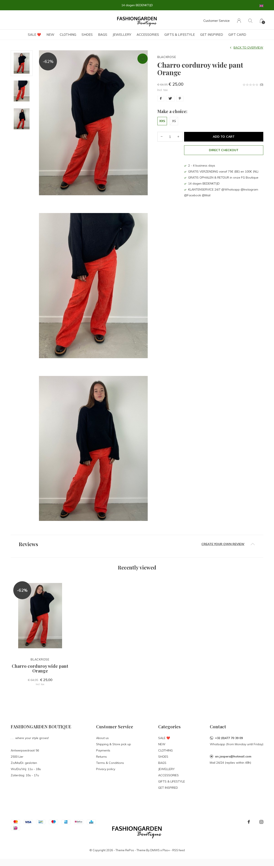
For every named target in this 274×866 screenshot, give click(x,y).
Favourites (142, 59)
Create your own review (222, 544)
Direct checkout (223, 150)
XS (174, 121)
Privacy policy (105, 769)
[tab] (137, 544)
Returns (101, 757)
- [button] (161, 137)
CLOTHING (68, 35)
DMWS (155, 850)
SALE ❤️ (34, 35)
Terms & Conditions (110, 763)
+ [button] (178, 137)
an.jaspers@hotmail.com (233, 756)
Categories (169, 726)
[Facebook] (249, 822)
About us (102, 738)
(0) (261, 84)
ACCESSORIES (148, 35)
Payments (103, 750)
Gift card (237, 35)
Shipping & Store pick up (113, 744)
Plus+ (166, 850)
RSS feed (178, 850)
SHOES (87, 35)
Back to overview (248, 47)
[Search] (250, 20)
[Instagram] (261, 822)
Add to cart (223, 137)
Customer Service (216, 21)
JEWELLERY (122, 35)
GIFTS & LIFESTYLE (179, 35)
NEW (50, 35)
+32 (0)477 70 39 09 (229, 738)
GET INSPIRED (211, 35)
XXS (162, 121)
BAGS (102, 35)
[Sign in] (239, 20)
